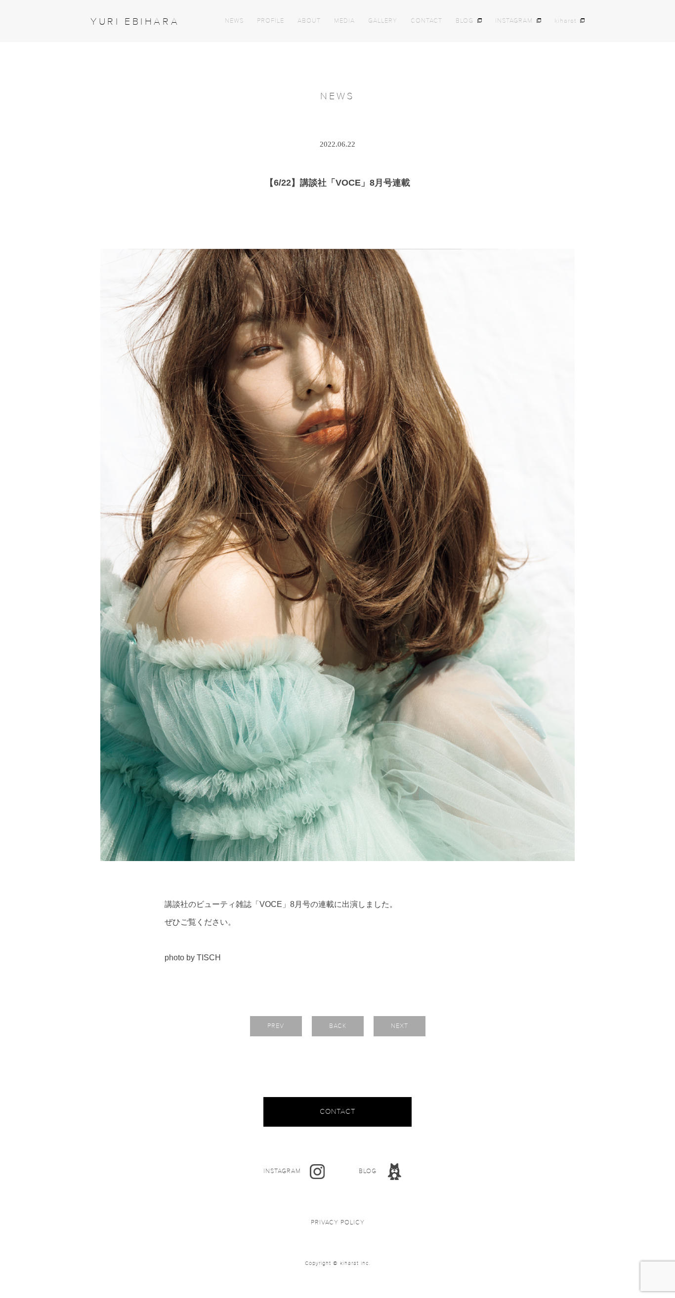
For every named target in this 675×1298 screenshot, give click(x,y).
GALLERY (382, 21)
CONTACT (426, 21)
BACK (337, 1026)
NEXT (399, 1026)
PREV (275, 1026)
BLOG (464, 21)
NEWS (234, 21)
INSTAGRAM (514, 21)
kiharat (565, 21)
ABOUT (309, 21)
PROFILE (270, 21)
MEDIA (344, 21)
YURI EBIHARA (134, 22)
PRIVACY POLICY (338, 1222)
